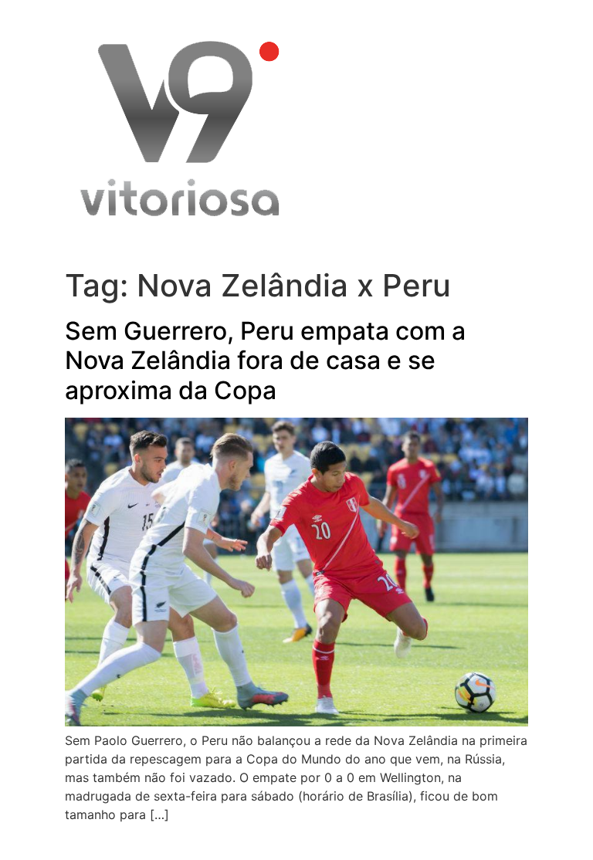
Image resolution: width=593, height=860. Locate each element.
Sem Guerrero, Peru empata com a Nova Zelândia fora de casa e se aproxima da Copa (265, 360)
